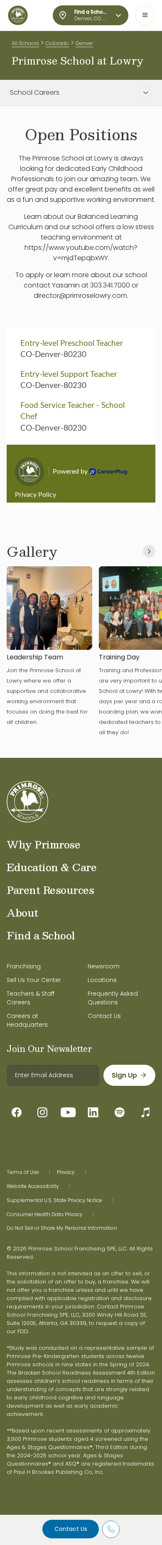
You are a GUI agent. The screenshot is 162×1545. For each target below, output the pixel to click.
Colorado (57, 43)
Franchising (24, 966)
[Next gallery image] (149, 551)
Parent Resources (50, 889)
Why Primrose (43, 844)
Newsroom (104, 966)
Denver (84, 43)
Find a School (41, 935)
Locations (102, 980)
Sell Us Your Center (34, 980)
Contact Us (70, 1529)
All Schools (25, 43)
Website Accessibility (33, 1186)
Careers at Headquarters (27, 1020)
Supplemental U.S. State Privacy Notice (54, 1200)
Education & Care (51, 867)
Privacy (66, 1172)
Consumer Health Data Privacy (45, 1214)
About (22, 912)
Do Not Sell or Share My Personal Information (62, 1228)
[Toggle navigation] (145, 15)
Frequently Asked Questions (113, 997)
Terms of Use (23, 1172)
